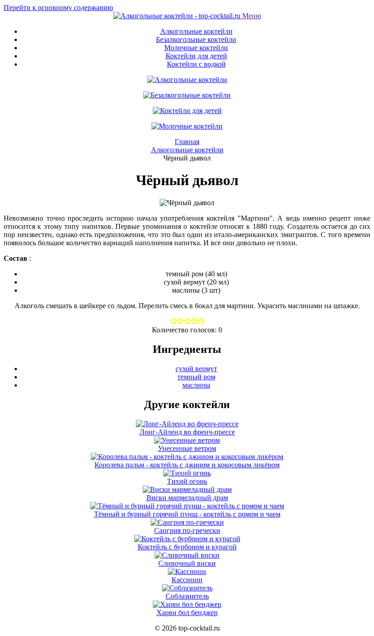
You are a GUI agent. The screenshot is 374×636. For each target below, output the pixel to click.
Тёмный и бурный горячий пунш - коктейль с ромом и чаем (187, 514)
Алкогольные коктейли (196, 31)
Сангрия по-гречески (187, 530)
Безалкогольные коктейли (196, 39)
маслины (196, 385)
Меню (251, 16)
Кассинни (187, 580)
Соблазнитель (187, 596)
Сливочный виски (187, 563)
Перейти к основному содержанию (58, 7)
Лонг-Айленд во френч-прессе (187, 432)
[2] (187, 322)
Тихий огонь (187, 481)
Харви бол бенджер (187, 612)
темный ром (196, 377)
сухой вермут (196, 368)
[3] (194, 322)
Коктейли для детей (196, 56)
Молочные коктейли (196, 48)
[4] (200, 322)
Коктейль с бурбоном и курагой (187, 547)
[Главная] (177, 16)
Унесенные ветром (187, 448)
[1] (180, 322)
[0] (173, 322)
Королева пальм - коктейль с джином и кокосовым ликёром (187, 465)
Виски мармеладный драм (187, 498)
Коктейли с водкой (196, 64)
